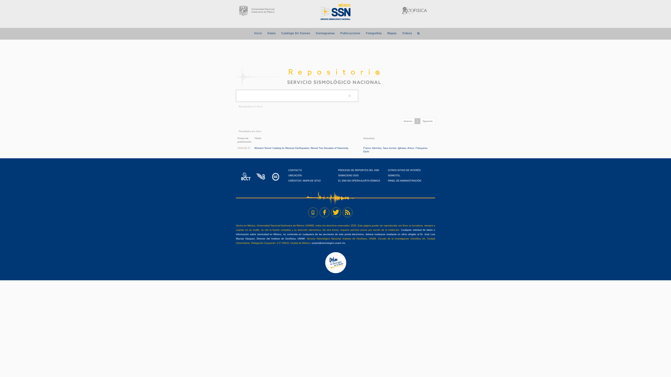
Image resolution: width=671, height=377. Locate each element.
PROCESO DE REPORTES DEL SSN (358, 170)
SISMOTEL (394, 175)
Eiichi (366, 151)
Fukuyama (421, 148)
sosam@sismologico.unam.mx (328, 243)
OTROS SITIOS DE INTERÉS (404, 170)
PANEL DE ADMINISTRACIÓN (404, 180)
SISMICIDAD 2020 (348, 175)
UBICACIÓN (295, 175)
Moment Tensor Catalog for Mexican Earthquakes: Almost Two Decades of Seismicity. (301, 148)
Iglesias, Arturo (406, 148)
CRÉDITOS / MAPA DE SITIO (304, 180)
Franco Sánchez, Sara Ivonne (379, 148)
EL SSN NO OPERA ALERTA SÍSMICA (359, 180)
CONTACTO (295, 170)
